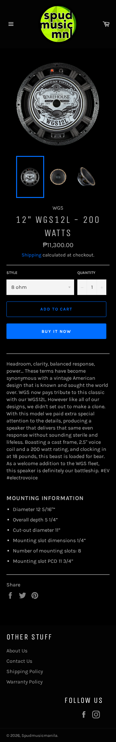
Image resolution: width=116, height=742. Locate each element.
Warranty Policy (24, 682)
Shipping (31, 255)
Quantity (86, 272)
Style (11, 272)
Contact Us (19, 661)
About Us (16, 651)
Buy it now (56, 331)
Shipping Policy (24, 671)
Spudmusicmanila (39, 735)
